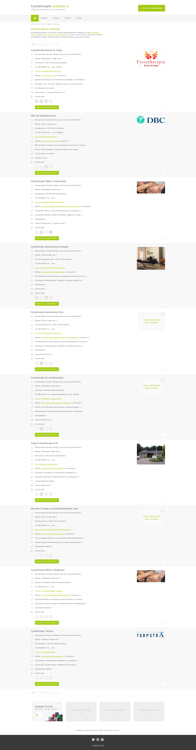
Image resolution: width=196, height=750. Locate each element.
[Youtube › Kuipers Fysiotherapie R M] (51, 494)
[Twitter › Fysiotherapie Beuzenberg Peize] (37, 363)
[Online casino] (49, 712)
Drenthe (37, 58)
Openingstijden (41, 219)
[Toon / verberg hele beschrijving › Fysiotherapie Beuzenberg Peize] (70, 342)
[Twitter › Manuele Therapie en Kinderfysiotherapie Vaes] (37, 555)
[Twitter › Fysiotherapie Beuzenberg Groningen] (37, 298)
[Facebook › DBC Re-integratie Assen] (41, 167)
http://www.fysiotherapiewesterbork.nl (53, 468)
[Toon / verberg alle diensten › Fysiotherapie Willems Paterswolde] (70, 215)
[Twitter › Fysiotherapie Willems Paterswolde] (37, 232)
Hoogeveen (45, 578)
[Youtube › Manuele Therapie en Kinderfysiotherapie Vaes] (51, 555)
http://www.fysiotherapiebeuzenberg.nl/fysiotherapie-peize (60, 337)
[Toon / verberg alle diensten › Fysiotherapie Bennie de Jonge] (70, 84)
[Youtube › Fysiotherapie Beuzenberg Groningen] (51, 298)
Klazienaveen (46, 58)
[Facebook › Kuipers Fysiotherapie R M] (41, 494)
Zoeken (56, 18)
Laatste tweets (41, 92)
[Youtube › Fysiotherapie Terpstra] (51, 678)
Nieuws (44, 18)
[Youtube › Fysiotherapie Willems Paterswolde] (51, 232)
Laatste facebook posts (56, 92)
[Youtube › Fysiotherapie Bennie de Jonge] (51, 101)
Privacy (102, 745)
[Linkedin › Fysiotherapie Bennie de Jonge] (46, 101)
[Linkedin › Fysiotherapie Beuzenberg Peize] (46, 363)
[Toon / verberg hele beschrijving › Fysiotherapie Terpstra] (70, 661)
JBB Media (96, 745)
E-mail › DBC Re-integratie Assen (46, 137)
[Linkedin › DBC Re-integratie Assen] (46, 167)
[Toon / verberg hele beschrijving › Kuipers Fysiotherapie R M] (70, 473)
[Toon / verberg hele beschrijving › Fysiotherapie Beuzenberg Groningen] (70, 276)
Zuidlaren (45, 639)
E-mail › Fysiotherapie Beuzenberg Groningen (50, 268)
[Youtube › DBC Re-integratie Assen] (51, 167)
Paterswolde (46, 189)
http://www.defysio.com (48, 75)
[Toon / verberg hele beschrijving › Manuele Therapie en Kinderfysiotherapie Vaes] (70, 538)
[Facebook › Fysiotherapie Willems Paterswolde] (41, 232)
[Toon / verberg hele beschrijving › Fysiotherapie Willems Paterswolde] (70, 211)
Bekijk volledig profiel (46, 107)
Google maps (57, 58)
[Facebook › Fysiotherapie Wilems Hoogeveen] (41, 617)
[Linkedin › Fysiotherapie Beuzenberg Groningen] (46, 298)
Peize (43, 255)
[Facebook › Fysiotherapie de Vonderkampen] (41, 428)
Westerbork (45, 386)
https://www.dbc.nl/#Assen (50, 141)
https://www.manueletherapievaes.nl (53, 534)
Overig (78, 18)
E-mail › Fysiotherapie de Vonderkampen (48, 399)
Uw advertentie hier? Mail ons (81, 711)
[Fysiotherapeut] (35, 18)
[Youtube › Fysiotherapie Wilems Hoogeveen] (51, 617)
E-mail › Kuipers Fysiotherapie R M (46, 464)
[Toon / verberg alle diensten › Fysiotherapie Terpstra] (70, 665)
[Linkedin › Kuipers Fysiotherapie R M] (46, 494)
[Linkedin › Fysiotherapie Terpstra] (46, 678)
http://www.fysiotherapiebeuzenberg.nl (53, 272)
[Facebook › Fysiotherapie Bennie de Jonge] (41, 101)
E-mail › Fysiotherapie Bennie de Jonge (48, 71)
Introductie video (41, 158)
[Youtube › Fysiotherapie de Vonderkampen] (51, 428)
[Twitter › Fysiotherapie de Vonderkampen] (37, 428)
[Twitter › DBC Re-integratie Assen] (37, 167)
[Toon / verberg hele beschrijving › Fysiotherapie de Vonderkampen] (70, 407)
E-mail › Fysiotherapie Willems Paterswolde (49, 202)
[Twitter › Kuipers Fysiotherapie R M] (37, 494)
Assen (44, 124)
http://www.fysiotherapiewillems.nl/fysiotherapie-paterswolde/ (61, 206)
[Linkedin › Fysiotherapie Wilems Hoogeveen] (46, 617)
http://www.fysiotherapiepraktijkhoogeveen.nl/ (56, 595)
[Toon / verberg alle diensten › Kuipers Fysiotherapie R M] (70, 477)
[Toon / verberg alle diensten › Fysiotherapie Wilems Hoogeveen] (70, 603)
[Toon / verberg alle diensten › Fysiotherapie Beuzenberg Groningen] (70, 280)
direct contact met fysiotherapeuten (55, 35)
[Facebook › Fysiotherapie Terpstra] (41, 678)
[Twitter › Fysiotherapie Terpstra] (37, 678)
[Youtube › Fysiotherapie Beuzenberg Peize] (51, 363)
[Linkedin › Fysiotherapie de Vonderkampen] (46, 428)
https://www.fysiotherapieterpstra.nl (52, 656)
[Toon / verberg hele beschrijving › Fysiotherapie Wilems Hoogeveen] (70, 599)
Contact (67, 18)
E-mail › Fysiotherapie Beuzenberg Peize (48, 333)
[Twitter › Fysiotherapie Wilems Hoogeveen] (37, 617)
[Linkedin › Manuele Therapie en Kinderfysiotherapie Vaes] (46, 555)
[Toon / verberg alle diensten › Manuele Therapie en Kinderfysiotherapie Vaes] (70, 542)
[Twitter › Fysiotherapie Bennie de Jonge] (37, 101)
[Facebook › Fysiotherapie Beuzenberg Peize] (41, 363)
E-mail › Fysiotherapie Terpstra (45, 652)
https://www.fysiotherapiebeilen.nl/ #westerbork (56, 403)
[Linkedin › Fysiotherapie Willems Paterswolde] (46, 232)
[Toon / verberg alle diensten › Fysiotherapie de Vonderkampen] (70, 411)
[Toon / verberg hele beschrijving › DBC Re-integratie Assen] (70, 145)
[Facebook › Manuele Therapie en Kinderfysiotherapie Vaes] (41, 555)
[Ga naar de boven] (163, 107)
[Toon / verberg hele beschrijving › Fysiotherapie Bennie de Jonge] (70, 80)
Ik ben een (151, 8)
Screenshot (62, 75)
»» (58, 44)
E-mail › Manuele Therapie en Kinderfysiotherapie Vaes (53, 530)
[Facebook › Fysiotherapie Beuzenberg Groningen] (41, 298)
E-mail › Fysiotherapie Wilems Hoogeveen (48, 591)
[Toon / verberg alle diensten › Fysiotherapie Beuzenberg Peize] (70, 346)
